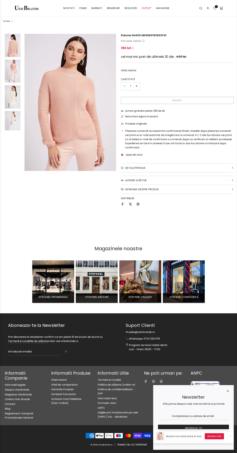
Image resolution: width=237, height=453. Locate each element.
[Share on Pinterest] (138, 205)
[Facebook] (145, 381)
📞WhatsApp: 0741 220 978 (143, 339)
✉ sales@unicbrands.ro (140, 332)
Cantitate (128, 79)
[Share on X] (130, 205)
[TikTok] (161, 381)
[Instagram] (153, 381)
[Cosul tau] (221, 8)
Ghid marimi (128, 70)
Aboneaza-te (193, 428)
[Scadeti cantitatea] (124, 86)
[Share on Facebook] (122, 205)
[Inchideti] (227, 391)
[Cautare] (200, 8)
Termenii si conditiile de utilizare (28, 341)
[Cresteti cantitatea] (136, 86)
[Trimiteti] (65, 352)
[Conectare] (207, 8)
